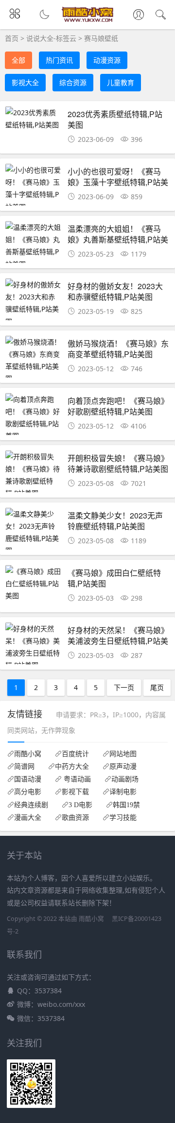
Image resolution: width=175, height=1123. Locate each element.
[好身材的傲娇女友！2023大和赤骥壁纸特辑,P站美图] (33, 303)
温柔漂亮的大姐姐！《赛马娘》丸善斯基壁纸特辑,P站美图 (118, 239)
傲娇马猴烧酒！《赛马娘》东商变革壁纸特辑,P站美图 (118, 349)
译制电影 (123, 791)
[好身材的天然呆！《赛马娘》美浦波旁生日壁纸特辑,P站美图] (33, 647)
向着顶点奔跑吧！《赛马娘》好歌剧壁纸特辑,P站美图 (118, 406)
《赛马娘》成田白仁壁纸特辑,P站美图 (114, 578)
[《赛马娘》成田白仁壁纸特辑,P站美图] (33, 583)
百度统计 (75, 753)
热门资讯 (59, 60)
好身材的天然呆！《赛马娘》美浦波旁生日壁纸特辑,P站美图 (118, 640)
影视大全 (25, 82)
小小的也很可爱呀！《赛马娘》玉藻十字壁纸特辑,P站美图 (118, 182)
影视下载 (75, 791)
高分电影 (27, 791)
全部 (18, 60)
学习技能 (123, 817)
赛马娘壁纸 (101, 38)
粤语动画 (76, 779)
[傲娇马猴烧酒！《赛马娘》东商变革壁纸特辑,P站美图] (33, 360)
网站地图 (123, 753)
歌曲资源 (75, 817)
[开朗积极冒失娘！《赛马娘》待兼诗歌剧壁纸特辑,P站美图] (33, 475)
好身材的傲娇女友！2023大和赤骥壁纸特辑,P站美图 (115, 291)
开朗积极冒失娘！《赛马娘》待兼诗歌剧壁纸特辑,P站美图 (118, 463)
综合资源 (73, 82)
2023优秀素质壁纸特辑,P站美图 (115, 119)
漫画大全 (27, 817)
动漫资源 (107, 60)
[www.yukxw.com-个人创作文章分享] (88, 19)
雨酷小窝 (27, 753)
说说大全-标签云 (51, 38)
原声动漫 (123, 766)
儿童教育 (120, 82)
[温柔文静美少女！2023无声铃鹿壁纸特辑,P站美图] (33, 532)
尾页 (157, 687)
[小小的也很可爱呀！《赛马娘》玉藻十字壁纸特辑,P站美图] (33, 188)
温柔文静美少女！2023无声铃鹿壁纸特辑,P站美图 (115, 521)
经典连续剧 (31, 804)
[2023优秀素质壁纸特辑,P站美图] (33, 118)
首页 (11, 38)
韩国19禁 (126, 804)
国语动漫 (27, 779)
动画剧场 (125, 779)
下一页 (124, 687)
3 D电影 (80, 804)
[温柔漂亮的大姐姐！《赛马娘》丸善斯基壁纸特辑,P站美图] (33, 245)
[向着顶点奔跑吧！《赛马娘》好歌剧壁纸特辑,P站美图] (33, 417)
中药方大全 (72, 766)
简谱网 (24, 766)
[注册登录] (138, 15)
